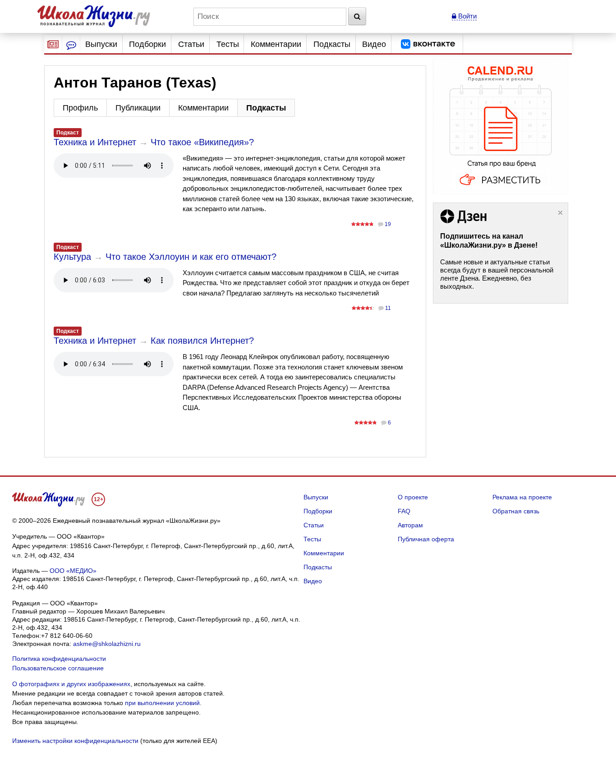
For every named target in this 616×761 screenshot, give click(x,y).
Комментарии (276, 44)
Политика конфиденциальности (59, 658)
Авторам (410, 525)
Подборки (147, 44)
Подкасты (331, 44)
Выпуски (101, 44)
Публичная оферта (426, 539)
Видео (374, 44)
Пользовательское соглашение (58, 668)
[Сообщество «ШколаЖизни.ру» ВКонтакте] (428, 44)
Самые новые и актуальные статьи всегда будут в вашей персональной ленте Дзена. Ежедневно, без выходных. (496, 274)
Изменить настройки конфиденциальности (75, 740)
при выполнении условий (162, 702)
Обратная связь (515, 511)
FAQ (404, 511)
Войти (466, 16)
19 (388, 224)
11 (388, 308)
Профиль (80, 107)
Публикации (138, 107)
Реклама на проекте (522, 497)
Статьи (191, 44)
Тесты (227, 44)
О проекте (413, 497)
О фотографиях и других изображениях (71, 683)
